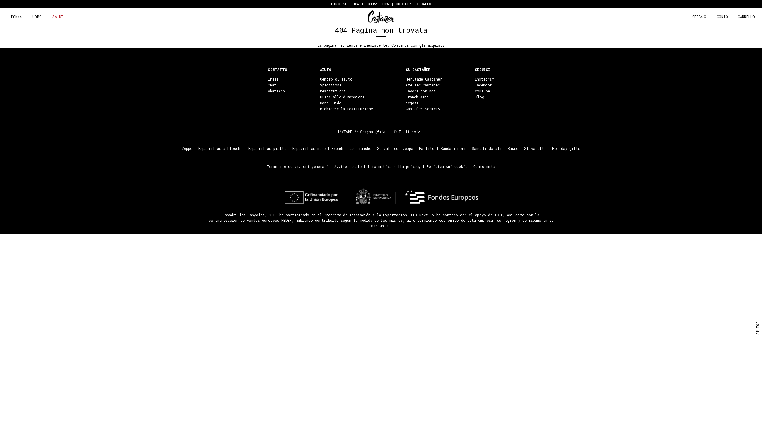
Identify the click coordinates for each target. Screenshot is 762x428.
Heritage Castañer (424, 79)
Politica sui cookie (447, 166)
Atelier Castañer (423, 85)
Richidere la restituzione (346, 108)
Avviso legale (348, 166)
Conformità (484, 166)
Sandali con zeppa (395, 148)
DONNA (16, 16)
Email (273, 79)
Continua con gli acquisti (418, 45)
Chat (272, 85)
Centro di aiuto (336, 79)
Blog (479, 97)
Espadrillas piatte (267, 148)
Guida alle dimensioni (342, 97)
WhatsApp (276, 91)
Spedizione (330, 85)
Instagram (484, 79)
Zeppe (187, 148)
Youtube (482, 91)
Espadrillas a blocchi (220, 148)
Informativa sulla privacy (394, 166)
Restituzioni (333, 91)
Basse (513, 148)
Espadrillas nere (309, 148)
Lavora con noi (421, 91)
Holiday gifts (566, 148)
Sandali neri (453, 148)
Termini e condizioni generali (297, 166)
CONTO (722, 16)
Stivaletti (535, 148)
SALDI (57, 16)
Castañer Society (423, 108)
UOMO (37, 16)
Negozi (412, 102)
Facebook (483, 85)
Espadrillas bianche (351, 148)
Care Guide (330, 102)
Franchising (417, 97)
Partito (427, 148)
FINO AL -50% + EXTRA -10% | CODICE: (381, 3)
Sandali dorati (487, 148)
